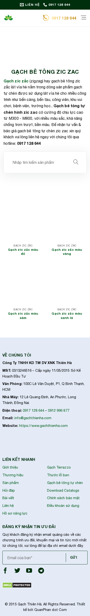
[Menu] (83, 18)
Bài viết (8, 498)
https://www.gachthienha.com (43, 426)
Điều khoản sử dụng (63, 505)
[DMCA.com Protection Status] (16, 585)
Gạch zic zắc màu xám (23, 315)
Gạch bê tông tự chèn (65, 483)
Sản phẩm (10, 483)
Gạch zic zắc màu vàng (67, 252)
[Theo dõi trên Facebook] (5, 572)
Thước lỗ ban (58, 475)
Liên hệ (8, 505)
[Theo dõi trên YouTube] (29, 572)
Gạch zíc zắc (16, 81)
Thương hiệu (12, 475)
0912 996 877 (58, 410)
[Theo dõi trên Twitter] (17, 572)
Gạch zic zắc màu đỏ (23, 252)
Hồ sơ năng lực (14, 513)
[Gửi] (75, 162)
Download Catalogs (63, 490)
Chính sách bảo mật (63, 498)
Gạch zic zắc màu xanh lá (67, 315)
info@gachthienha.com (33, 418)
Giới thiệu (10, 467)
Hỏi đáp (8, 490)
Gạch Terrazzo (59, 467)
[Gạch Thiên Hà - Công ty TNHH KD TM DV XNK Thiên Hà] (21, 18)
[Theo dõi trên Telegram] (41, 572)
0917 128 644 (33, 410)
